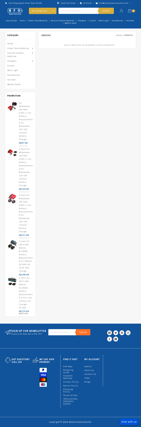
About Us (89, 370)
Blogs (87, 382)
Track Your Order (68, 3)
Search (88, 366)
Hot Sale (130, 21)
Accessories (117, 21)
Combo (92, 21)
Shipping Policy (68, 390)
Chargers (82, 21)
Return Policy (70, 385)
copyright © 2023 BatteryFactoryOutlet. (70, 422)
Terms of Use (70, 395)
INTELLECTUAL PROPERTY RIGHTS (70, 401)
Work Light (104, 21)
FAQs (87, 378)
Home (22, 21)
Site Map (67, 366)
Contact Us (90, 374)
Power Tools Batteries (37, 21)
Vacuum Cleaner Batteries (62, 21)
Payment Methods (68, 377)
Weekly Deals (71, 23)
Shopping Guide (68, 371)
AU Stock (87, 3)
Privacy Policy (71, 382)
